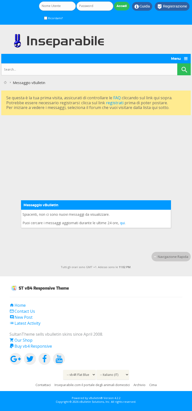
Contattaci (43, 385)
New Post (21, 317)
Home (18, 305)
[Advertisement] (96, 151)
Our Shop (21, 340)
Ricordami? (55, 18)
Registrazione (172, 6)
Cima (153, 385)
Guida (142, 6)
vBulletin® (96, 398)
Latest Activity (25, 323)
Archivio (140, 385)
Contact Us (22, 311)
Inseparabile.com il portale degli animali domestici (92, 385)
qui (122, 222)
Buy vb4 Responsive (31, 346)
